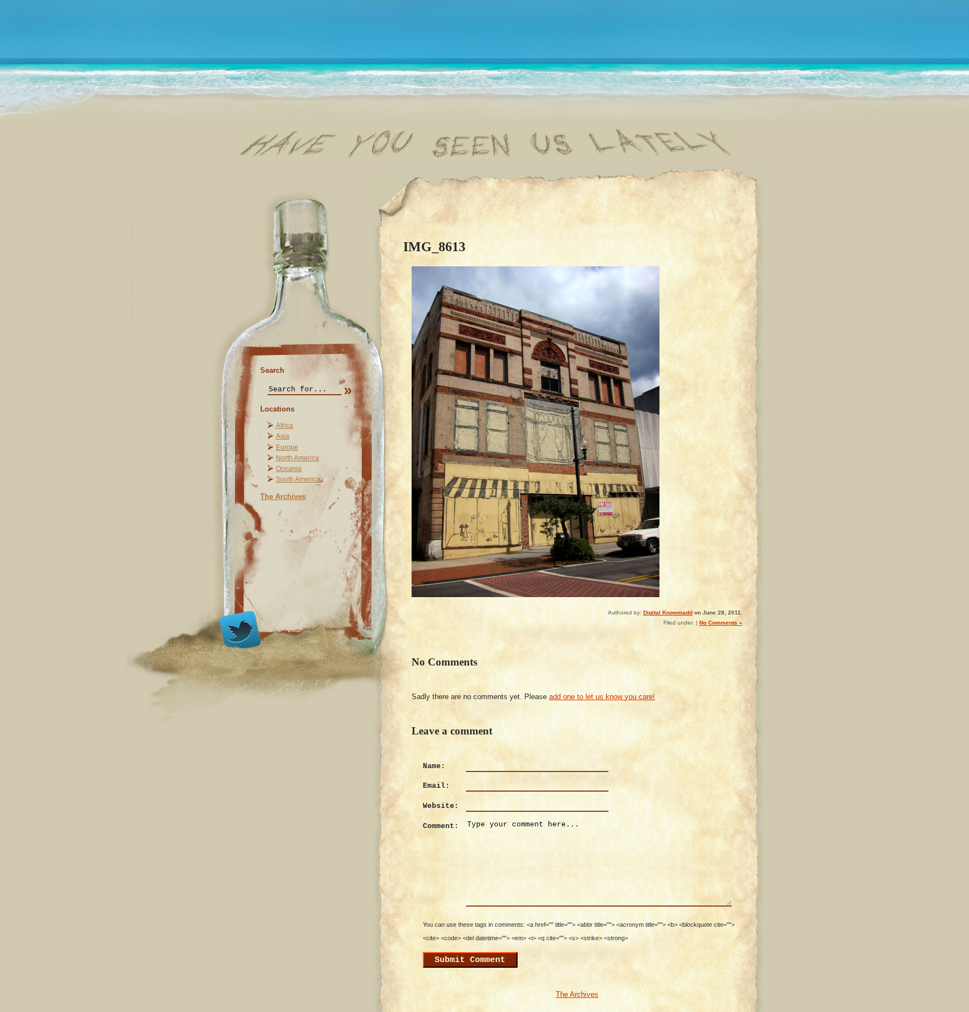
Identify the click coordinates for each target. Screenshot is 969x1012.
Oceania (289, 469)
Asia (282, 436)
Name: (434, 766)
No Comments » (720, 623)
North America (297, 458)
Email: (436, 786)
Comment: (441, 826)
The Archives (283, 496)
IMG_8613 (434, 246)
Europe (287, 447)
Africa (284, 425)
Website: (441, 806)
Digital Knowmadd (668, 612)
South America (298, 479)
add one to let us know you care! (602, 696)
